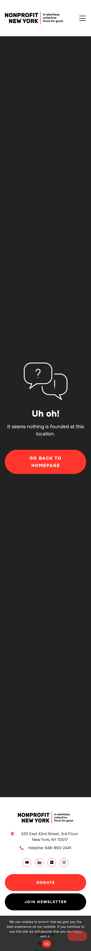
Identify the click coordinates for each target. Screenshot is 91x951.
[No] (77, 936)
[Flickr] (51, 862)
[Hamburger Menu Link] (82, 18)
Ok (47, 944)
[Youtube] (27, 862)
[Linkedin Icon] (39, 862)
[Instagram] (64, 862)
